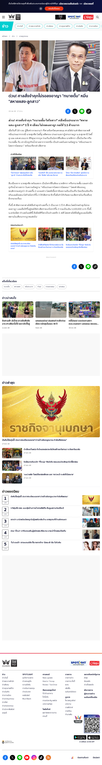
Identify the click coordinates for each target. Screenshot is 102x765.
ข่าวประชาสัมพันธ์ (8, 709)
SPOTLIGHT (27, 674)
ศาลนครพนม (50, 286)
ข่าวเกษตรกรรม (7, 706)
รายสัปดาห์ (69, 707)
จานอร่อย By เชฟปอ (50, 700)
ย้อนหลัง (87, 681)
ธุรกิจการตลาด (27, 678)
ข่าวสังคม (49, 26)
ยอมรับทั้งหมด (54, 8)
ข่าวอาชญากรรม (8, 699)
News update (48, 678)
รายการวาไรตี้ (70, 681)
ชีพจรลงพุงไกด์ (49, 690)
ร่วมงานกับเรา (83, 757)
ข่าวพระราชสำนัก (34, 26)
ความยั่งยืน (26, 684)
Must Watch (26, 699)
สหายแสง (17, 286)
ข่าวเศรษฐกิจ (26, 681)
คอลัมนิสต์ (26, 695)
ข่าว (13, 36)
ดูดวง (67, 697)
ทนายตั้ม (7, 286)
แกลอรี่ (4, 713)
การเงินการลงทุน (28, 688)
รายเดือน (68, 711)
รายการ (68, 674)
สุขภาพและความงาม (50, 712)
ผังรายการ (88, 690)
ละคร (67, 684)
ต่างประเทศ (26, 691)
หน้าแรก (4, 36)
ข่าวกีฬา (5, 702)
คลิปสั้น (67, 688)
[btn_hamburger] (3, 17)
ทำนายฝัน (68, 714)
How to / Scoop (48, 681)
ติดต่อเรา (96, 757)
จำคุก (39, 286)
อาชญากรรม (23, 36)
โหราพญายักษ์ (70, 700)
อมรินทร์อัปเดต (70, 691)
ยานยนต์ (46, 674)
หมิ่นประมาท (29, 286)
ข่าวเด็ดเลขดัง (89, 684)
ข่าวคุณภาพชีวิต (64, 26)
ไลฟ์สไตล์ (46, 709)
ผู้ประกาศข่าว (89, 693)
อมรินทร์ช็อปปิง (90, 697)
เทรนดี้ (45, 716)
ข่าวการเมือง (93, 26)
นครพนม (62, 286)
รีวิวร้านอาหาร (48, 693)
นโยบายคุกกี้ (89, 3)
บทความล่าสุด (47, 704)
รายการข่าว (69, 678)
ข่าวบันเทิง (79, 26)
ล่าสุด (86, 678)
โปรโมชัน (45, 697)
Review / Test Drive (50, 684)
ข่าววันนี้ (20, 26)
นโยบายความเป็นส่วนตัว (68, 3)
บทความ (68, 704)
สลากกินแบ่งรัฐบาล (92, 674)
